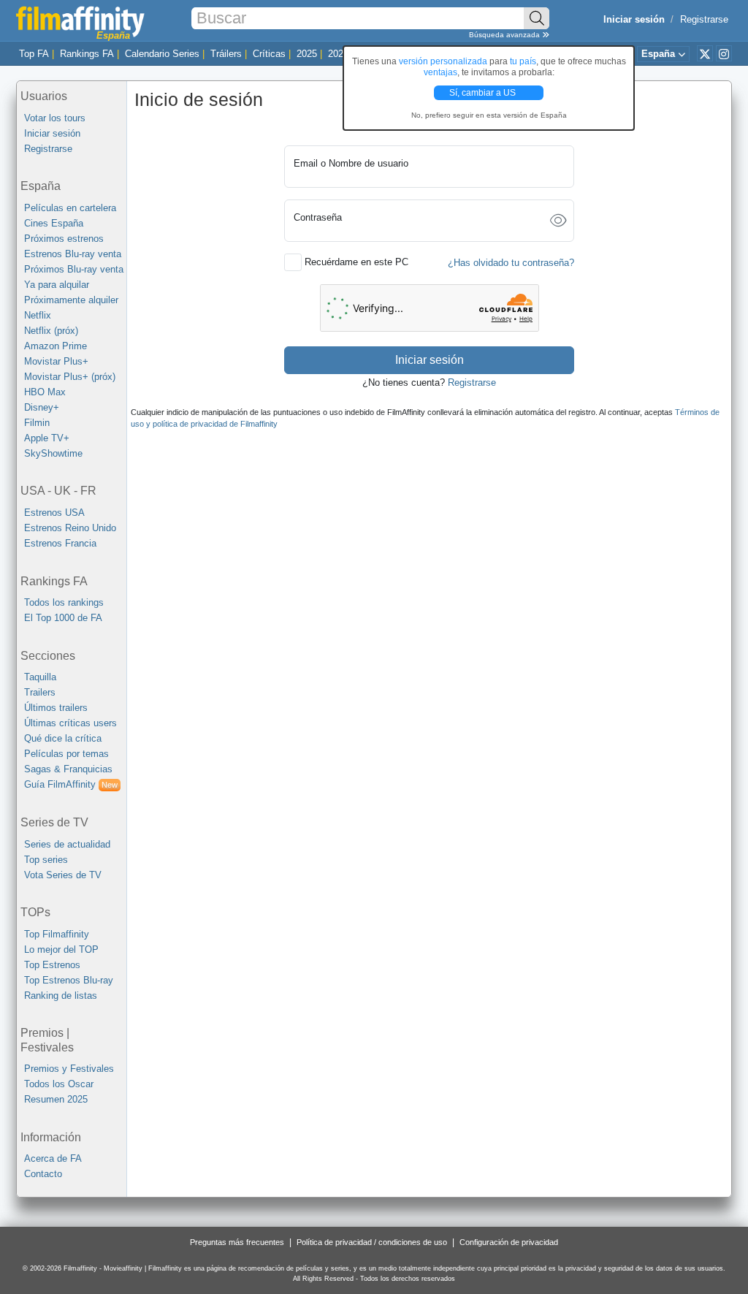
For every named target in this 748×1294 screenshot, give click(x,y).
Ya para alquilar (56, 284)
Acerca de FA (53, 1158)
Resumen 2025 (56, 1099)
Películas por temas (66, 753)
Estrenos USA (54, 512)
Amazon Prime (55, 345)
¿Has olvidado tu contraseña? (511, 262)
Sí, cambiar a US (483, 93)
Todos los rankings (64, 602)
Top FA (34, 53)
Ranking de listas (60, 995)
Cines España (53, 223)
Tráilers (226, 53)
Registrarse (704, 19)
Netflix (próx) (51, 330)
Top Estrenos (52, 964)
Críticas (269, 53)
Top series (46, 859)
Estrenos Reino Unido (70, 527)
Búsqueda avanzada (505, 35)
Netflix (37, 315)
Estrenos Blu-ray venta (72, 253)
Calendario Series (162, 53)
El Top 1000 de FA (63, 617)
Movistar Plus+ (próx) (69, 376)
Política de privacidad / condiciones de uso (372, 1242)
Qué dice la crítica (63, 738)
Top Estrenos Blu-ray (68, 980)
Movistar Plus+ (56, 361)
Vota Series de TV (63, 874)
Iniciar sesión (52, 133)
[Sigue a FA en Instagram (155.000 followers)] (724, 53)
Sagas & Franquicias (68, 769)
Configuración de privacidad (508, 1242)
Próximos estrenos (64, 238)
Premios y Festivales (69, 1068)
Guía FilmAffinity (71, 784)
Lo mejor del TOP (61, 949)
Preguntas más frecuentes (237, 1242)
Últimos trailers (56, 707)
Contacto (43, 1173)
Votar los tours (54, 118)
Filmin (37, 422)
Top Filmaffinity (56, 934)
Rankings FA (87, 53)
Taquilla (40, 676)
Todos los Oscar (59, 1083)
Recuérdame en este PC (356, 261)
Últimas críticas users (70, 723)
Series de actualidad (67, 844)
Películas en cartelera (70, 207)
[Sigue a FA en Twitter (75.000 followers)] (705, 53)
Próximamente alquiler (71, 299)
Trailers (40, 692)
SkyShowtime (53, 453)
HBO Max (45, 392)
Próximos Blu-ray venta (73, 269)
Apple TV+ (46, 438)
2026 (338, 53)
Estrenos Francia (60, 543)
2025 (307, 53)
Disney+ (41, 407)
